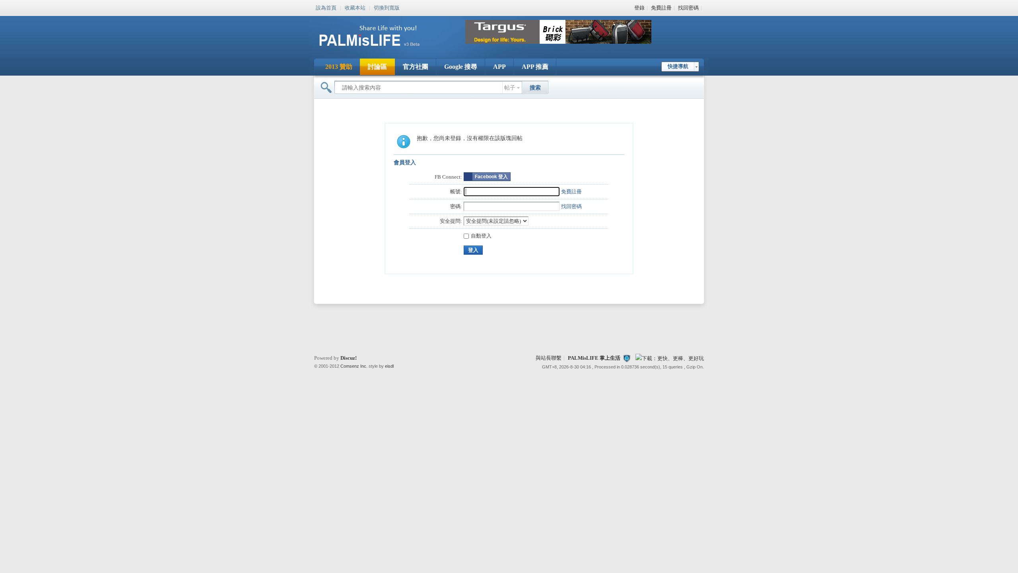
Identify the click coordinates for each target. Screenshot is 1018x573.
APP (499, 66)
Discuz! (348, 358)
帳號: (456, 192)
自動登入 (481, 236)
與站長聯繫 (548, 358)
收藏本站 (355, 7)
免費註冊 (661, 8)
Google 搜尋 (460, 66)
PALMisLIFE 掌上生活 (594, 358)
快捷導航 (678, 66)
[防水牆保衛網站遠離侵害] (627, 358)
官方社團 (415, 66)
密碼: (456, 206)
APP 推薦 (535, 66)
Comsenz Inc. (353, 366)
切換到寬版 (387, 7)
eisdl (389, 366)
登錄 (639, 8)
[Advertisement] (509, 329)
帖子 (509, 88)
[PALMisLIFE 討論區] (377, 49)
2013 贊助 (338, 66)
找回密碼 (688, 8)
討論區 (377, 66)
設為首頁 (326, 7)
